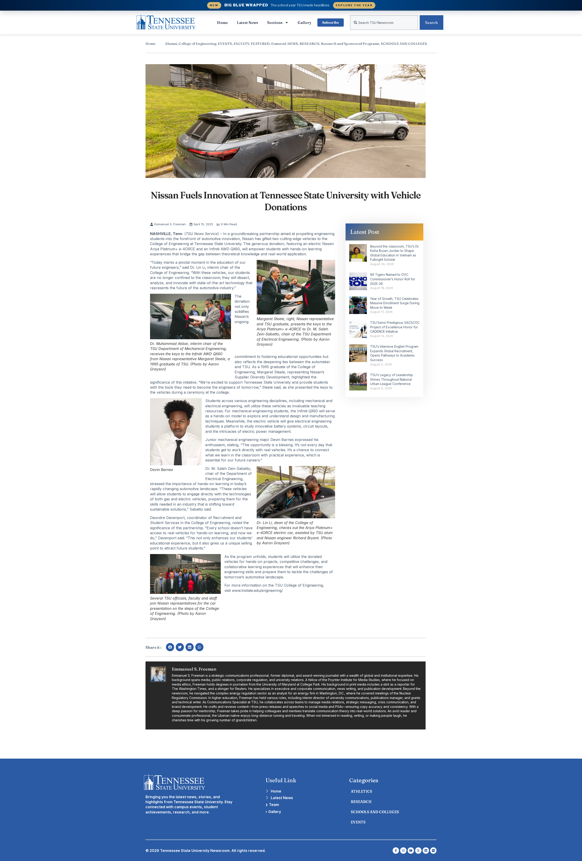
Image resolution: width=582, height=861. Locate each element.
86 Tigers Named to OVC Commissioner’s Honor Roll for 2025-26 (392, 279)
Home (222, 22)
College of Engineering (197, 43)
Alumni (171, 43)
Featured (278, 43)
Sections (275, 22)
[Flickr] (433, 850)
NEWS (292, 43)
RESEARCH (309, 43)
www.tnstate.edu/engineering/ (257, 590)
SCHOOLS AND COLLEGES (404, 43)
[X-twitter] (418, 850)
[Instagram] (403, 850)
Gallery (304, 22)
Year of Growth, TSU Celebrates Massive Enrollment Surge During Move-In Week (394, 303)
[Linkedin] (426, 850)
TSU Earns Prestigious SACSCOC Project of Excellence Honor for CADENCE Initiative (395, 327)
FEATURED (260, 43)
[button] (170, 647)
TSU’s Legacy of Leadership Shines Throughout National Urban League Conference (391, 379)
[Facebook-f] (396, 850)
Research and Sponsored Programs (350, 43)
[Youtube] (411, 850)
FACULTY (241, 43)
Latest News (247, 22)
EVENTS (225, 43)
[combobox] (384, 22)
